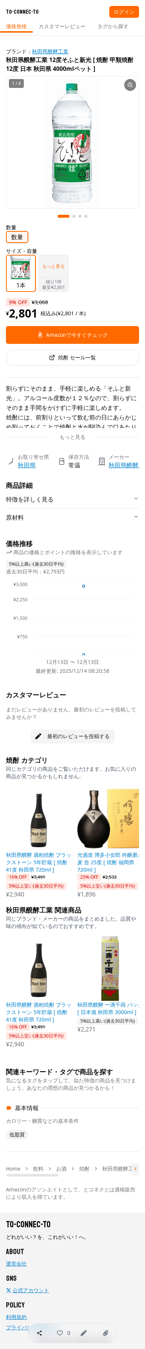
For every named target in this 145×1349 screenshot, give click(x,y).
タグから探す (113, 26)
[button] (59, 1333)
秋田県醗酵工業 (50, 51)
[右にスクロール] (135, 1169)
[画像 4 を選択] (85, 216)
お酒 (61, 1168)
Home (13, 1168)
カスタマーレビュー (62, 26)
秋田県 (27, 465)
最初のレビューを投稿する (78, 736)
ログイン (124, 11)
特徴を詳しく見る (30, 499)
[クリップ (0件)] (105, 1333)
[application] (72, 618)
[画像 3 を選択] (79, 216)
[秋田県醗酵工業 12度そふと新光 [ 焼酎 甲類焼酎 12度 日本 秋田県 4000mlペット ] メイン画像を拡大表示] (72, 142)
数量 (17, 237)
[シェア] (39, 1333)
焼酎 (84, 1168)
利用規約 (16, 1316)
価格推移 (16, 26)
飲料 (38, 1168)
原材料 (15, 517)
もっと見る (72, 436)
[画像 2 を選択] (73, 216)
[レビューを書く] (83, 1333)
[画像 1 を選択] (64, 216)
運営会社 (16, 1263)
